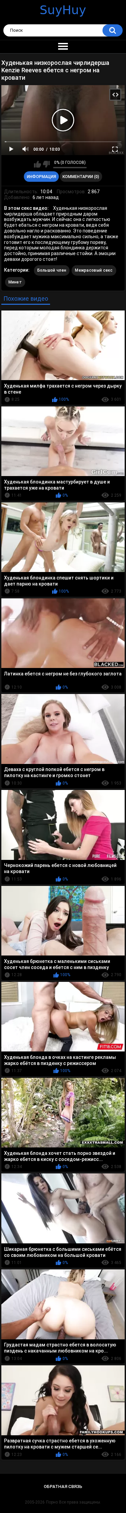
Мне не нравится (46, 164)
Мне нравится (37, 164)
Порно (52, 1502)
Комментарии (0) (80, 176)
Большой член (52, 270)
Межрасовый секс (94, 270)
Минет (15, 282)
